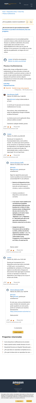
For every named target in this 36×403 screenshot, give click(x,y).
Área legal (18, 392)
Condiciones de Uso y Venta (18, 388)
